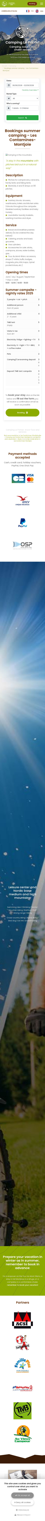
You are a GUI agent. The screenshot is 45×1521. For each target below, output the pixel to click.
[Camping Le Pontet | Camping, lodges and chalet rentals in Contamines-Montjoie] (8, 3)
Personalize (23, 1510)
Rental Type (11, 94)
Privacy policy (23, 1515)
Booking (32, 4)
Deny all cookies (23, 1502)
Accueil (4, 66)
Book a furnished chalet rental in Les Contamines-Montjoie (27, 440)
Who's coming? (13, 103)
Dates (8, 81)
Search (21, 118)
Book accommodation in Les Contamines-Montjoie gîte (22, 435)
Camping (12, 66)
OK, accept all (23, 1495)
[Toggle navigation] (41, 4)
